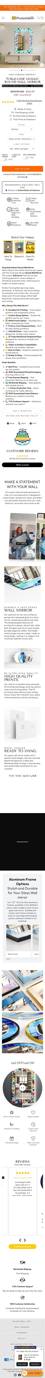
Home (11, 74)
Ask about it (35, 1364)
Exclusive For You (22, 1344)
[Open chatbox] (32, 1373)
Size (21, 134)
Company (22, 1333)
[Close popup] (41, 1349)
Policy (22, 1338)
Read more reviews (22, 1246)
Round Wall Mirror (34, 273)
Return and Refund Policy (22, 416)
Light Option (22, 144)
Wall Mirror (30, 74)
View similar (22, 1364)
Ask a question (22, 411)
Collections (19, 74)
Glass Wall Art (22, 1321)
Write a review (22, 465)
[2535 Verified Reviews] (22, 446)
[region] (22, 8)
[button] (20, 1240)
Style (21, 125)
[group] (18, 941)
